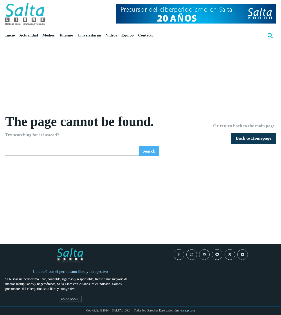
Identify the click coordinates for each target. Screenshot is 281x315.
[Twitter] (230, 254)
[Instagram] (191, 254)
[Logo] (25, 14)
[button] (270, 35)
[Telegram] (217, 254)
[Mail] (204, 254)
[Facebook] (179, 254)
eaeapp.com (187, 310)
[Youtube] (242, 254)
